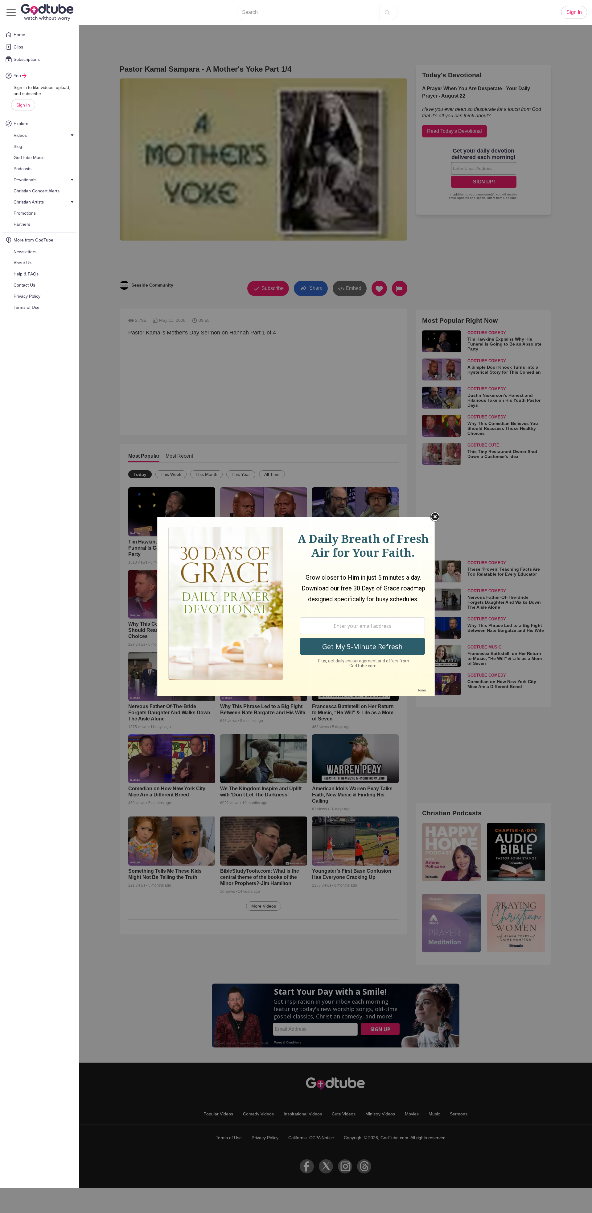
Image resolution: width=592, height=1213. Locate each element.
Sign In (23, 105)
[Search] (387, 12)
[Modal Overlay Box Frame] (296, 606)
